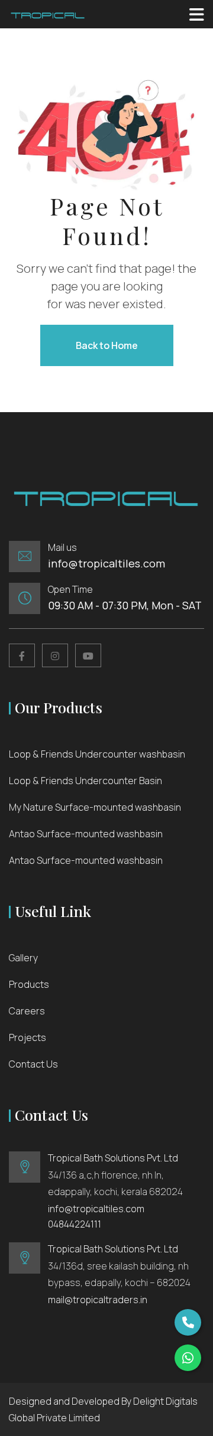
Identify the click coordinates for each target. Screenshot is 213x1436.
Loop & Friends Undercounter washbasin (97, 754)
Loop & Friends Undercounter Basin (85, 780)
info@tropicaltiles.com (106, 563)
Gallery (23, 957)
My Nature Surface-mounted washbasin (95, 807)
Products (29, 984)
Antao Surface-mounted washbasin (86, 833)
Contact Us (33, 1064)
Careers (27, 1010)
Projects (27, 1037)
